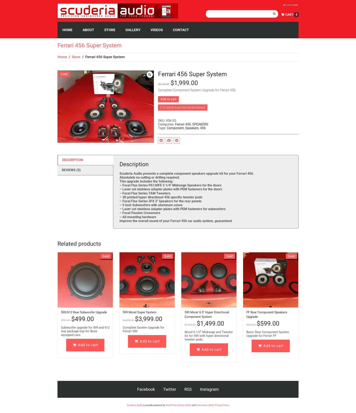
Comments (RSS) (205, 405)
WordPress (171, 405)
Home (62, 57)
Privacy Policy (222, 405)
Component (175, 128)
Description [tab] (72, 160)
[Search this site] (242, 14)
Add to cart (168, 99)
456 (203, 128)
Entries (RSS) (184, 405)
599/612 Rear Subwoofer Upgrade (84, 312)
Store (76, 57)
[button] (150, 74)
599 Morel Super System (139, 312)
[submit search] (274, 14)
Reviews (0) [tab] (71, 170)
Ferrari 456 (183, 124)
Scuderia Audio (134, 405)
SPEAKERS (200, 124)
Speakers (192, 128)
